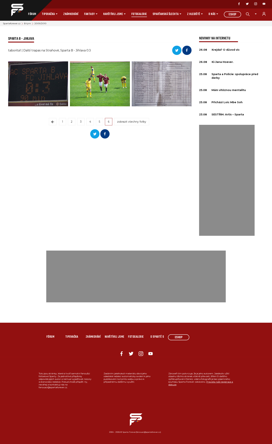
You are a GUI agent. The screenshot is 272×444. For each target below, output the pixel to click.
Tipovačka (48, 14)
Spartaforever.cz (12, 23)
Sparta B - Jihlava (21, 39)
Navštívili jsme (113, 14)
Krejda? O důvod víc (226, 49)
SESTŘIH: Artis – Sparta (227, 114)
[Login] (266, 13)
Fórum (32, 14)
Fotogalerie (139, 14)
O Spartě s (157, 337)
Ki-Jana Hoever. (223, 62)
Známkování (70, 14)
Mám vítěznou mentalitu (228, 90)
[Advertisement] (227, 180)
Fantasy (89, 14)
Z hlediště (193, 14)
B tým (27, 23)
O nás (212, 14)
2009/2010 (40, 23)
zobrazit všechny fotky (131, 121)
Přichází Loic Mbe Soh (227, 102)
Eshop (232, 14)
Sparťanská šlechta (166, 14)
